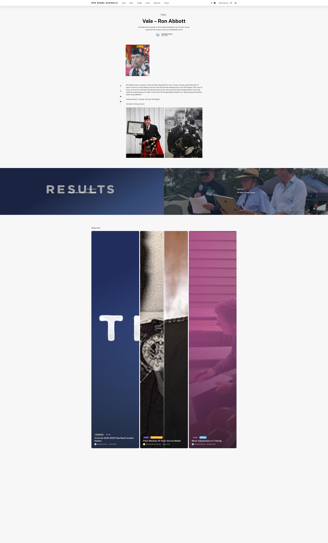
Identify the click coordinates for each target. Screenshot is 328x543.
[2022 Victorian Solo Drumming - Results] (82, 191)
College (195, 437)
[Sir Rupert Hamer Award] (246, 191)
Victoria (163, 14)
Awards (146, 437)
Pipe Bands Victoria (166, 34)
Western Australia (157, 437)
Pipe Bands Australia (104, 3)
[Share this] (121, 86)
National (203, 437)
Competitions (99, 434)
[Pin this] (121, 101)
